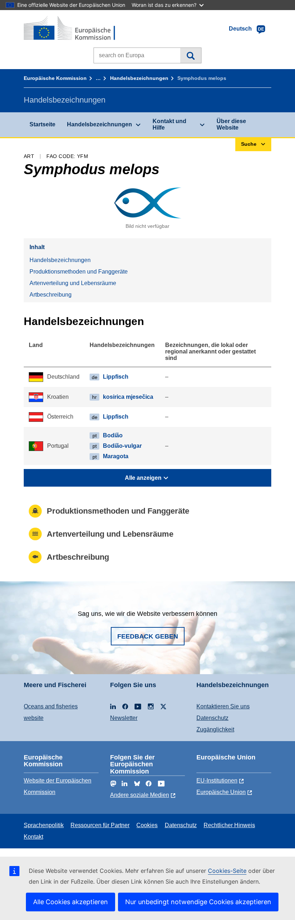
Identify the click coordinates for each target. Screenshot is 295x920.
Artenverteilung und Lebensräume (73, 283)
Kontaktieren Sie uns (223, 706)
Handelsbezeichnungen (139, 78)
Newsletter (123, 718)
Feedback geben (147, 636)
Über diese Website (231, 124)
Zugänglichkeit (215, 729)
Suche (190, 55)
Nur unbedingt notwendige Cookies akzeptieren (198, 902)
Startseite (42, 124)
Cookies (147, 825)
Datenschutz (212, 718)
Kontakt (33, 837)
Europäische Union (221, 792)
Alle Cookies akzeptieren (70, 902)
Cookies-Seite (227, 870)
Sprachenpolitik (44, 825)
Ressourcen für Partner (100, 825)
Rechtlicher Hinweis (229, 825)
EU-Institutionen (216, 780)
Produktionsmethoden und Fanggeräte (79, 272)
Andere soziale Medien (139, 795)
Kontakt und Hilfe (169, 124)
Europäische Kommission (55, 78)
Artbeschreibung (51, 295)
